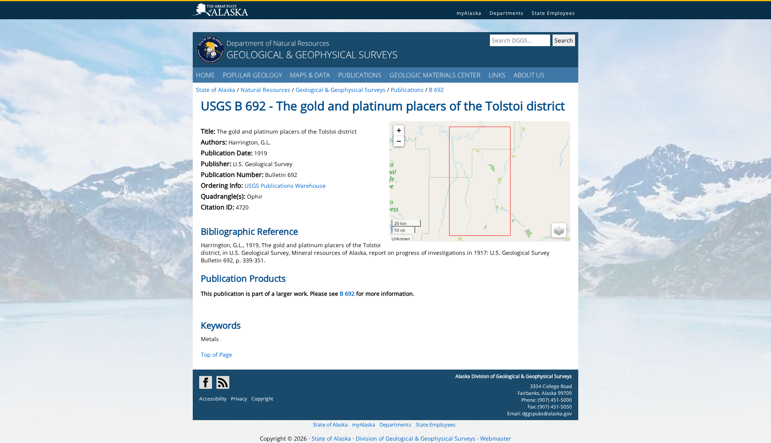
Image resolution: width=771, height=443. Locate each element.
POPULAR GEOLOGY (252, 75)
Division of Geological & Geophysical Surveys (415, 438)
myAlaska (469, 13)
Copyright (262, 398)
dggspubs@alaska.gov (547, 413)
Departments (507, 13)
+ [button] (399, 130)
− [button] (399, 141)
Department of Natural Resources (277, 43)
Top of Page (216, 354)
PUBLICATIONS (359, 75)
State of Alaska (330, 424)
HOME (205, 75)
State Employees (553, 13)
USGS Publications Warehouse (285, 185)
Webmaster (495, 438)
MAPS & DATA (310, 75)
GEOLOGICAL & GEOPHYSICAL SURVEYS (312, 54)
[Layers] (559, 230)
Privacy (239, 398)
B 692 (347, 293)
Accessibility (212, 398)
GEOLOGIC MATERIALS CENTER (435, 75)
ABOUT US (529, 75)
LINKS (497, 75)
